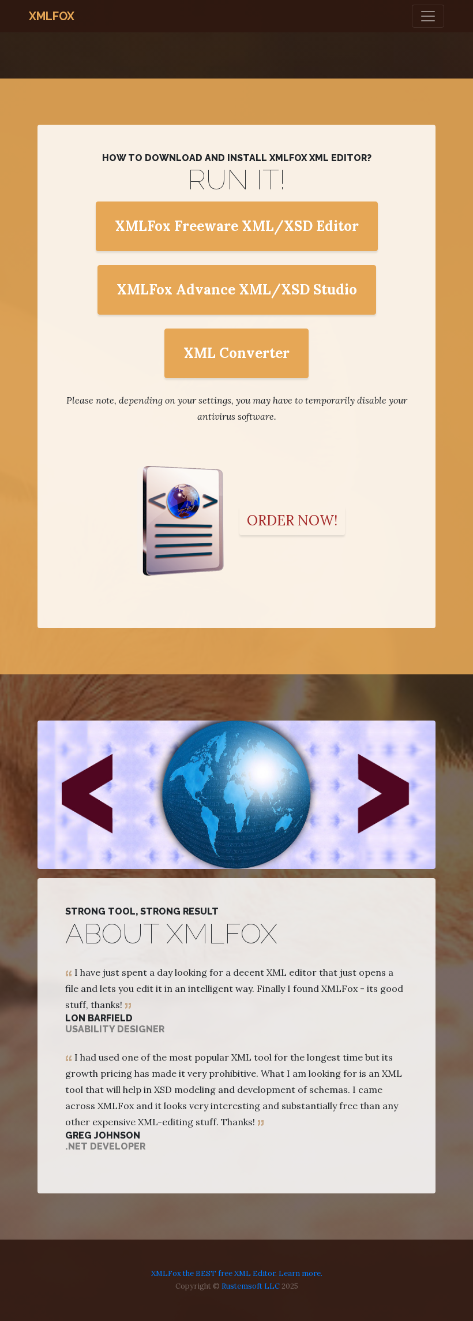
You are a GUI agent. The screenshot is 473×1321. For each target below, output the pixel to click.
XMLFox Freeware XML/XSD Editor (237, 226)
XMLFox (51, 16)
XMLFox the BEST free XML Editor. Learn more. (236, 1273)
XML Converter (236, 353)
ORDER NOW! (292, 520)
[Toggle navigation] (428, 16)
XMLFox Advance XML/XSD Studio (237, 289)
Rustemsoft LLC (251, 1286)
